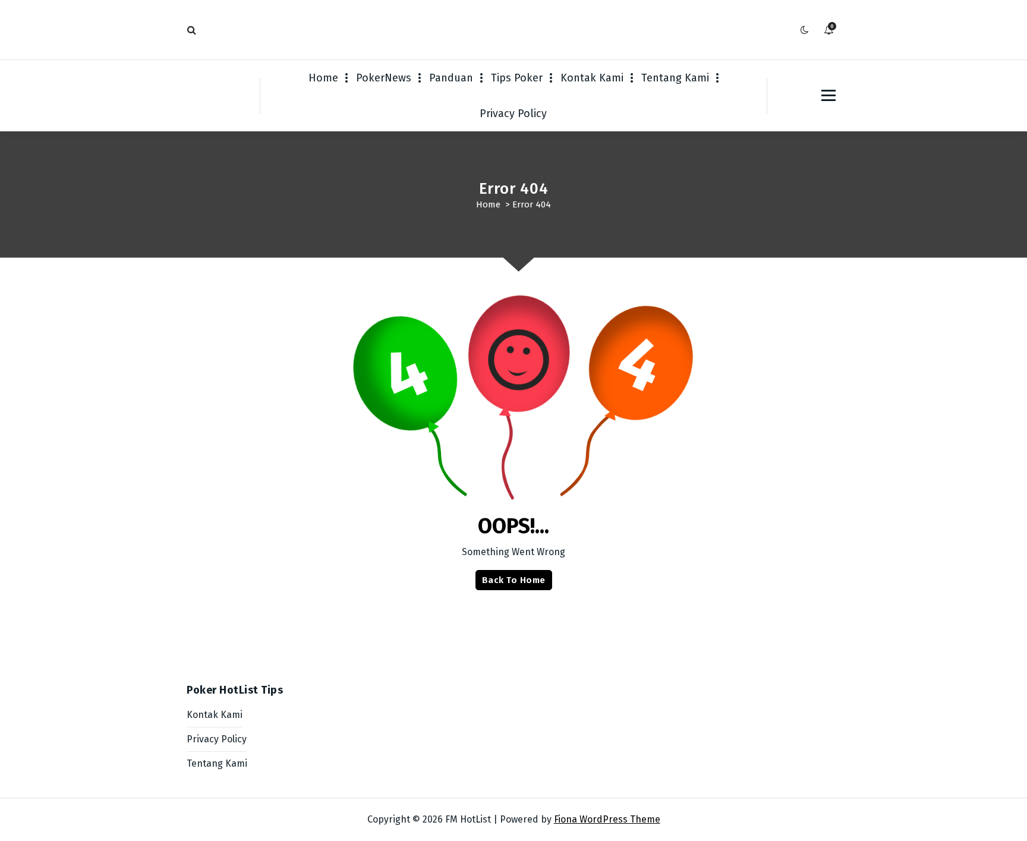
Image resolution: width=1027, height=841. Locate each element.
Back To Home (514, 580)
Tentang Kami (675, 77)
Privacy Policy (513, 113)
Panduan (451, 77)
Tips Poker (517, 77)
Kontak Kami (591, 77)
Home (323, 77)
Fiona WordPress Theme (607, 819)
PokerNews (383, 77)
